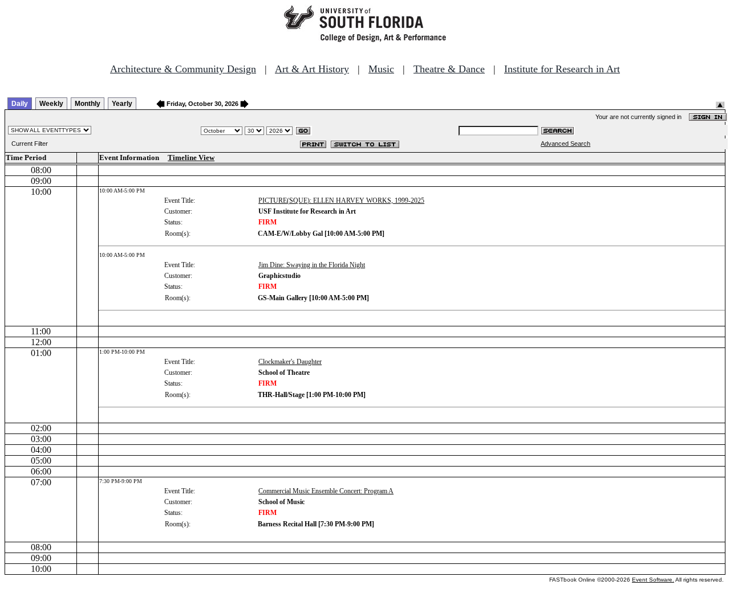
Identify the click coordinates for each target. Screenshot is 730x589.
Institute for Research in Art (562, 69)
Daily (19, 104)
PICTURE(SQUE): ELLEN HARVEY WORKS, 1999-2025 (341, 200)
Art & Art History (312, 69)
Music (381, 69)
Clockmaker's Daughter (290, 362)
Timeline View (191, 157)
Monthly (87, 104)
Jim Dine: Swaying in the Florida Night (311, 265)
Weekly (51, 104)
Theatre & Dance (449, 69)
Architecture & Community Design (183, 69)
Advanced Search (565, 143)
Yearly (122, 104)
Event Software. (653, 579)
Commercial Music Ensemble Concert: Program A (326, 491)
